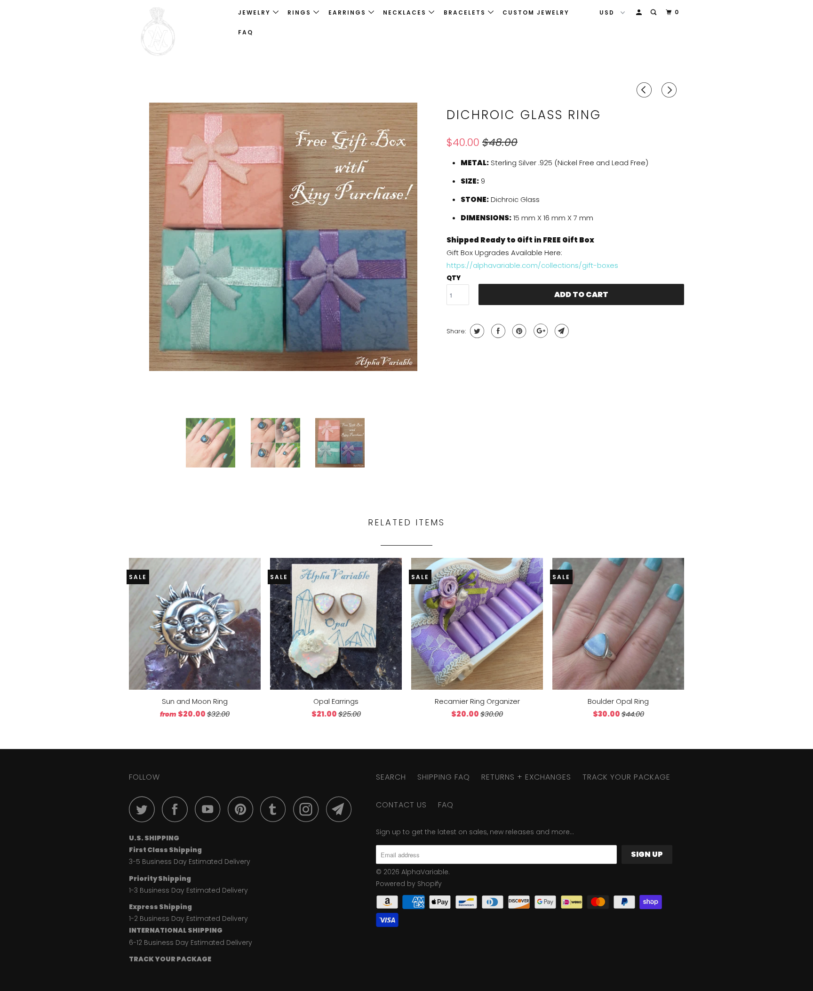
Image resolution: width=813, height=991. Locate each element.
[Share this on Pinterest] (518, 331)
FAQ (245, 32)
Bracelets (466, 12)
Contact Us (401, 804)
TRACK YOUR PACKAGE (626, 777)
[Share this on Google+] (539, 331)
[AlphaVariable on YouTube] (210, 809)
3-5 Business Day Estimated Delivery (189, 861)
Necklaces (406, 12)
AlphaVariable (424, 872)
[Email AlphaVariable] (341, 809)
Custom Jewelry (535, 12)
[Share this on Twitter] (476, 331)
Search (391, 777)
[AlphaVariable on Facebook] (177, 809)
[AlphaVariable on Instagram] (308, 809)
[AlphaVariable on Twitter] (144, 809)
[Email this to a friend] (560, 331)
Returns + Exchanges (526, 777)
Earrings (348, 12)
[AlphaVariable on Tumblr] (275, 809)
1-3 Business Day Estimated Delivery (188, 890)
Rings (300, 12)
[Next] (670, 89)
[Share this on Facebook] (497, 331)
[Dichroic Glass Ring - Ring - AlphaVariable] (283, 256)
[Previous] (645, 89)
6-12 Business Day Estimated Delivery (190, 942)
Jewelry (255, 12)
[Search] (654, 12)
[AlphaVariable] (177, 31)
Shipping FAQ (443, 777)
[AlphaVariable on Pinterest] (243, 809)
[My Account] (640, 12)
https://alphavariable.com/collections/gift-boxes (532, 265)
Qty (453, 278)
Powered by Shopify (409, 883)
